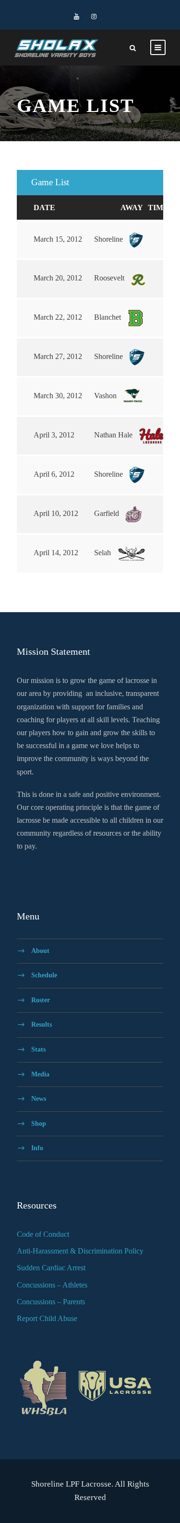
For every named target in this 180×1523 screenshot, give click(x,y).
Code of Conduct (43, 1234)
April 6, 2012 (54, 474)
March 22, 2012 (58, 317)
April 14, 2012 (56, 553)
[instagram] (93, 16)
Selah (103, 553)
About (40, 950)
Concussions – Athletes (52, 1285)
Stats (38, 1049)
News (38, 1098)
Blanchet (108, 317)
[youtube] (76, 16)
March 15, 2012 (58, 239)
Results (41, 1024)
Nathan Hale (114, 435)
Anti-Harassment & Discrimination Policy (80, 1251)
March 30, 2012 (58, 396)
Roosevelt (110, 278)
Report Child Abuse (47, 1318)
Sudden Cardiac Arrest (51, 1268)
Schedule (44, 975)
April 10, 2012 (56, 513)
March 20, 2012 (58, 278)
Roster (40, 999)
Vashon (106, 396)
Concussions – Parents (51, 1302)
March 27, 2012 (58, 356)
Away (131, 207)
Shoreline (109, 239)
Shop (38, 1123)
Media (40, 1073)
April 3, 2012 (54, 435)
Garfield (107, 513)
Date (44, 207)
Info (37, 1148)
